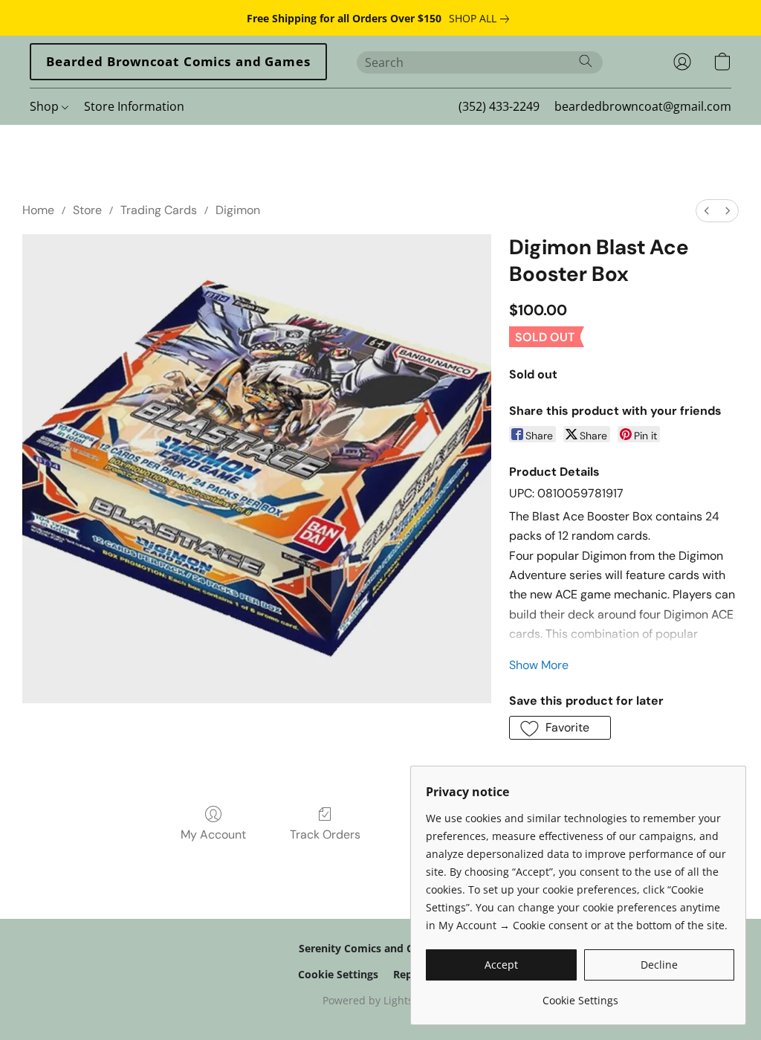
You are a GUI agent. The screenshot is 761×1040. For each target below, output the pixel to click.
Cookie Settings (338, 974)
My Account (213, 834)
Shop (46, 106)
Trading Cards (158, 210)
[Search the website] (585, 61)
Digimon (238, 210)
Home (38, 210)
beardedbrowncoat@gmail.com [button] (642, 106)
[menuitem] (706, 211)
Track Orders (325, 834)
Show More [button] (539, 665)
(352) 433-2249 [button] (499, 106)
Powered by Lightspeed (380, 1000)
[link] (482, 19)
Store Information (134, 106)
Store (87, 210)
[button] (178, 61)
